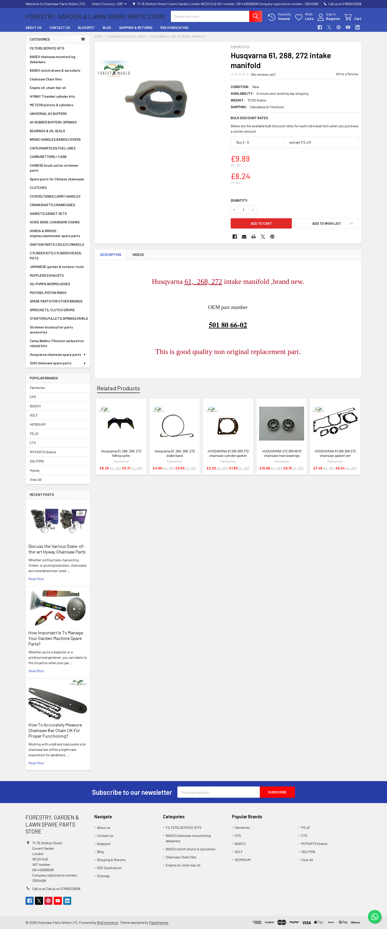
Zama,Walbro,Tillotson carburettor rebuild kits (57, 343)
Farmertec (37, 387)
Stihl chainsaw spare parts (50, 363)
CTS (33, 443)
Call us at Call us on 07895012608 (56, 888)
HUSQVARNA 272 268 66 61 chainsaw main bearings (281, 453)
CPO (33, 397)
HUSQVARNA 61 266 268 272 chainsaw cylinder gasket (228, 453)
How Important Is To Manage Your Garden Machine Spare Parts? (55, 638)
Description (110, 255)
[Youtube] (348, 27)
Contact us (59, 28)
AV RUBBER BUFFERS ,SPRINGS (53, 122)
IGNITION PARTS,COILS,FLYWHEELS (57, 244)
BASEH (35, 406)
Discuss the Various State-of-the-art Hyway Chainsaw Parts (57, 548)
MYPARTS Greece (43, 452)
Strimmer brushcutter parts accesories (51, 329)
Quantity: (239, 200)
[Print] (253, 237)
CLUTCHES (38, 188)
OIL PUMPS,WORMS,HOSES (50, 284)
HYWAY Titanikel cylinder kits (52, 96)
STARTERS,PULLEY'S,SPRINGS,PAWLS (59, 318)
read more (36, 579)
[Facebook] (320, 27)
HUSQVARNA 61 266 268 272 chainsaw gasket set (335, 453)
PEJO (34, 433)
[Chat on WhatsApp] (374, 916)
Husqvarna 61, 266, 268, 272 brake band (175, 453)
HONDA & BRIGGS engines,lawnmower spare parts (55, 233)
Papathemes (158, 922)
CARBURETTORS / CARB (48, 157)
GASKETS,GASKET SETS (48, 214)
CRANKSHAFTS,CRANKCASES (52, 205)
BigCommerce (107, 922)
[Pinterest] (339, 27)
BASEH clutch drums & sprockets (55, 70)
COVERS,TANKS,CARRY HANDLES (55, 196)
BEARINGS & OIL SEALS (47, 131)
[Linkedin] (357, 27)
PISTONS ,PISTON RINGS (48, 293)
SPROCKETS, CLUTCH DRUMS (52, 310)
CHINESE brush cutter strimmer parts (54, 168)
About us (33, 28)
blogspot (86, 28)
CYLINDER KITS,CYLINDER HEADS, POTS (56, 255)
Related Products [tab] (118, 388)
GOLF (34, 415)
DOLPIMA (37, 461)
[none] (161, 109)
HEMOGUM (37, 424)
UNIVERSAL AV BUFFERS (48, 114)
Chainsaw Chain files (46, 79)
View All (35, 479)
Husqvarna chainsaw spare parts (55, 354)
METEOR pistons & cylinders (51, 105)
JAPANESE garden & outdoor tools (57, 267)
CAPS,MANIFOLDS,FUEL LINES (52, 148)
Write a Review (347, 74)
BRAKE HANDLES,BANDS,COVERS (55, 139)
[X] (329, 27)
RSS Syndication (174, 28)
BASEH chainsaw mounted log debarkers (52, 59)
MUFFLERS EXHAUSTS (47, 275)
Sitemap (103, 876)
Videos (138, 255)
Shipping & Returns (135, 28)
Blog (107, 28)
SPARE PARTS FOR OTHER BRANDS (56, 301)
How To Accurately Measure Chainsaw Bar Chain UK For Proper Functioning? (55, 730)
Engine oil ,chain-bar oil (48, 88)
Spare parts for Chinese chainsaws (57, 179)
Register (333, 18)
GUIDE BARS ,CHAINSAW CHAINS (55, 222)
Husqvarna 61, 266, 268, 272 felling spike (121, 453)
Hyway (35, 470)
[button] (327, 223)
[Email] (244, 237)
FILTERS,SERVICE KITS (47, 48)
